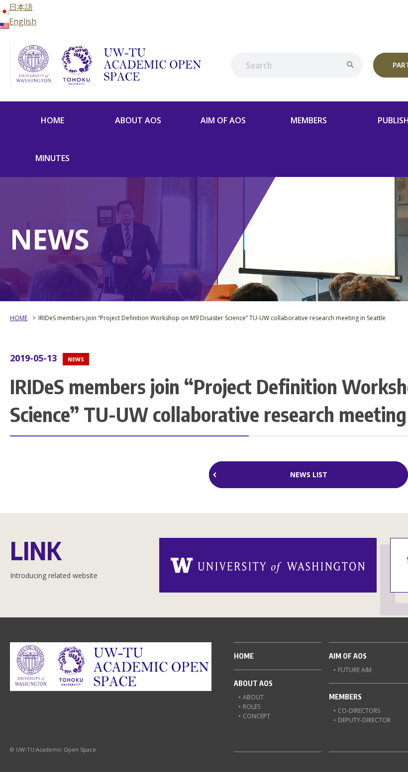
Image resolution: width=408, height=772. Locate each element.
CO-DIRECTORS (359, 710)
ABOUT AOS (138, 120)
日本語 (21, 6)
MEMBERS (309, 120)
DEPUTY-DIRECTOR (364, 720)
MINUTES (52, 158)
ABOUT (253, 697)
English (22, 21)
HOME (52, 120)
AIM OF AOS (223, 120)
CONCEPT (256, 716)
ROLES (251, 706)
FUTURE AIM (355, 670)
